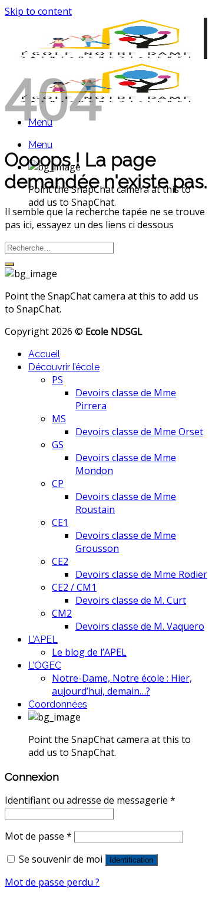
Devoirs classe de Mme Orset (139, 431)
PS (57, 379)
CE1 (60, 522)
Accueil (44, 354)
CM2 (62, 613)
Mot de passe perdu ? (52, 882)
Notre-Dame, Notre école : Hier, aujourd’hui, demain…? (122, 685)
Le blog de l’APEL (89, 652)
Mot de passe (38, 836)
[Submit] (9, 264)
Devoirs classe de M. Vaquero (139, 626)
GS (58, 444)
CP (58, 483)
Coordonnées (57, 704)
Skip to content (38, 11)
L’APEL (43, 639)
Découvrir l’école (64, 367)
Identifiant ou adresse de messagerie (90, 800)
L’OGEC (44, 665)
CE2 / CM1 (74, 587)
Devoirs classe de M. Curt (130, 600)
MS (59, 418)
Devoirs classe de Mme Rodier (141, 574)
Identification (131, 860)
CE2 (60, 561)
